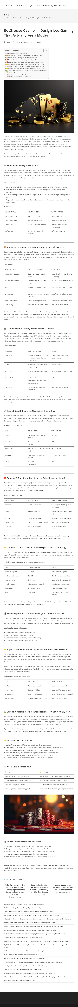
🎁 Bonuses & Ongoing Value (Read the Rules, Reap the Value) (24, 62)
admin (8, 42)
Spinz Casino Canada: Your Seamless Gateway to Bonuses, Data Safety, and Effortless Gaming (39, 888)
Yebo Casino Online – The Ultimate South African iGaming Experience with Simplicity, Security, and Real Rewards (15, 889)
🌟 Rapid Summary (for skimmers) (18, 73)
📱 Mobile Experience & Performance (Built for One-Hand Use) (25, 66)
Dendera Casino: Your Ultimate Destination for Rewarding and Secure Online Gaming (29, 973)
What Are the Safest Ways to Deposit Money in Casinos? (35, 5)
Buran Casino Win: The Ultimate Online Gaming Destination (21, 955)
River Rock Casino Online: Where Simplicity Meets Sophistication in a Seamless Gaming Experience (33, 926)
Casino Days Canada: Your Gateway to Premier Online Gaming (22, 969)
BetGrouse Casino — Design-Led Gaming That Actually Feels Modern (33, 18)
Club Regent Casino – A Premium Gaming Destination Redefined (23, 937)
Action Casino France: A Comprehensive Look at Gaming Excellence (24, 958)
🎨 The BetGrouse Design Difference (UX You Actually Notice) (24, 55)
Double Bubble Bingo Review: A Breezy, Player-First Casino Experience (63, 887)
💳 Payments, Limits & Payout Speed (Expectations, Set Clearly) (25, 64)
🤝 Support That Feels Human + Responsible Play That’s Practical (25, 68)
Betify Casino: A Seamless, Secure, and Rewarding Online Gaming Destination (27, 951)
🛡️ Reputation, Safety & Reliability (16, 53)
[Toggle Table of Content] (44, 50)
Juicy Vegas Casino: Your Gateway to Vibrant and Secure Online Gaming (25, 966)
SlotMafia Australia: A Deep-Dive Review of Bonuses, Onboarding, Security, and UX (28, 911)
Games (39, 42)
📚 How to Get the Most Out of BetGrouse (20, 76)
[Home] (4, 18)
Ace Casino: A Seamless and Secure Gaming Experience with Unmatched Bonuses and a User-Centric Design (36, 941)
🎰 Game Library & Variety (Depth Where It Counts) (21, 58)
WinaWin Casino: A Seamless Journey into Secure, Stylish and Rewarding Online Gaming (30, 923)
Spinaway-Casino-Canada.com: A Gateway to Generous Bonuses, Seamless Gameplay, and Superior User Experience (38, 977)
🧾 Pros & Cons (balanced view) (17, 75)
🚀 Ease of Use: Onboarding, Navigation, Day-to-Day (22, 60)
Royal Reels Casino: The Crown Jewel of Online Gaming (20, 980)
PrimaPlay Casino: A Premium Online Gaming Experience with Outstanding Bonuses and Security (33, 962)
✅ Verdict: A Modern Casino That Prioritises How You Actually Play (26, 71)
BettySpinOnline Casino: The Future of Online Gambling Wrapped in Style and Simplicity (30, 930)
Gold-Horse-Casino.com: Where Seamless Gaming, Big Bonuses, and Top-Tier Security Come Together (34, 934)
